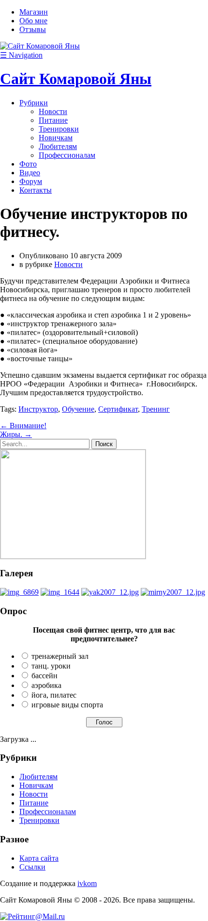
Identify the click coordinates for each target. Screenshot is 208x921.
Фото (28, 164)
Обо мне (33, 21)
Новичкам (56, 138)
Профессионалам (67, 155)
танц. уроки (51, 666)
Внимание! (23, 425)
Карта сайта (39, 858)
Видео (29, 172)
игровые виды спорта (67, 705)
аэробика (46, 685)
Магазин (33, 12)
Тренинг (156, 409)
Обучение (78, 409)
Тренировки (59, 129)
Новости (53, 111)
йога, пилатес (53, 695)
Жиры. (16, 434)
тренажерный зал (60, 656)
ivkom (87, 883)
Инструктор (38, 409)
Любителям (58, 146)
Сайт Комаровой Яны (75, 78)
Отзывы (32, 29)
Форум (30, 181)
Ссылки (32, 867)
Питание (53, 120)
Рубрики (33, 103)
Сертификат (118, 409)
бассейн (44, 675)
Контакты (35, 190)
